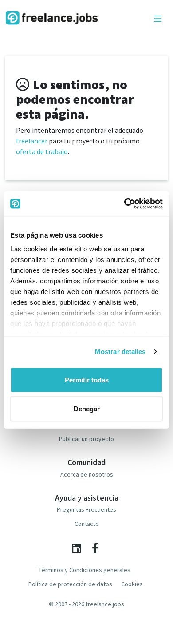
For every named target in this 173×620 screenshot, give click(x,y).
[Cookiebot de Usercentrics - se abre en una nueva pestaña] (124, 204)
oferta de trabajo (42, 151)
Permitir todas (87, 379)
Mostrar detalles (120, 351)
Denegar (87, 409)
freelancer (31, 140)
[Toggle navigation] (158, 19)
